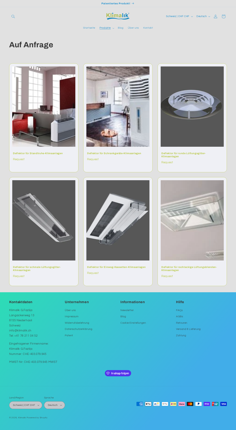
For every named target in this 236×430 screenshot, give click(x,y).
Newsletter (127, 310)
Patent (69, 335)
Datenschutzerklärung (78, 329)
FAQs (179, 310)
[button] (13, 16)
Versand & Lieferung (188, 329)
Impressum (72, 316)
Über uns (70, 310)
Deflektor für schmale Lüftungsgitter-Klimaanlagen (37, 268)
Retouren (181, 323)
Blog (123, 316)
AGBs (179, 316)
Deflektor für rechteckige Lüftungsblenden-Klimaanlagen (189, 268)
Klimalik (22, 418)
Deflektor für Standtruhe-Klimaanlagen (38, 153)
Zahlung (181, 335)
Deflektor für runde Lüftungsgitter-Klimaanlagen (183, 155)
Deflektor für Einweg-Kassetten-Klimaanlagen (116, 266)
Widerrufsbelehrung (77, 323)
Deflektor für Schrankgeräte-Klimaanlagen (114, 153)
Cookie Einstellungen (133, 323)
